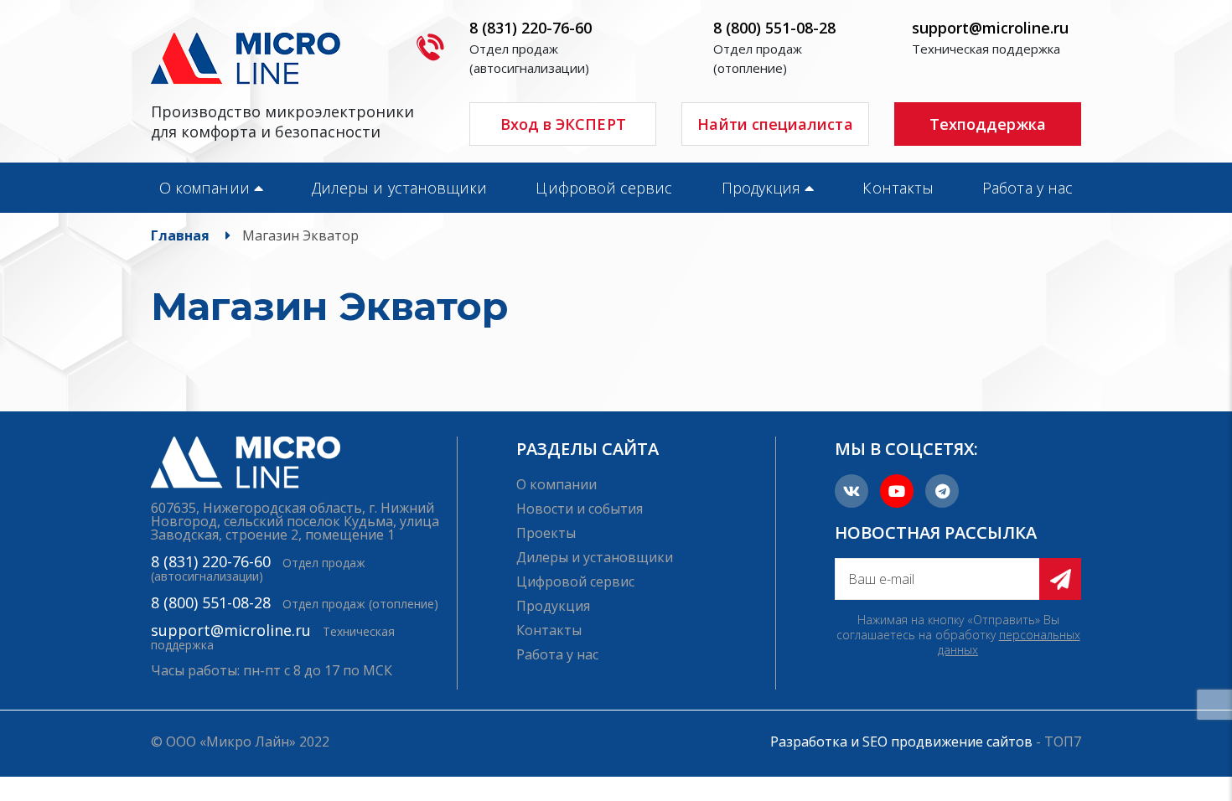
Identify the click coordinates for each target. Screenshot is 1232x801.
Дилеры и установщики (399, 188)
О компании (204, 188)
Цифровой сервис (604, 188)
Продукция (761, 188)
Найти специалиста (774, 124)
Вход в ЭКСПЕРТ (563, 124)
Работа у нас (1027, 188)
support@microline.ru (990, 28)
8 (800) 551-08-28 (774, 28)
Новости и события (579, 508)
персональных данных (1009, 642)
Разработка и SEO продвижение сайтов (901, 741)
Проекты (546, 533)
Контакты (898, 188)
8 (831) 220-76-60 (530, 28)
